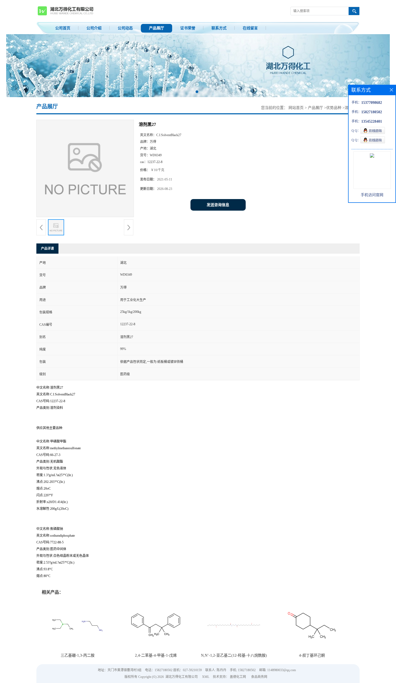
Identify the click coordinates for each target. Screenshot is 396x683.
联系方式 (219, 28)
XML (205, 677)
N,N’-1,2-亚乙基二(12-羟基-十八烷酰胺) (234, 655)
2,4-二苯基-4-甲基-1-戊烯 (156, 655)
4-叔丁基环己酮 (312, 655)
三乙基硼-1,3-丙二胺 (78, 655)
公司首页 (62, 28)
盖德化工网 (238, 677)
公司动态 (125, 28)
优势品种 (333, 108)
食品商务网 (259, 677)
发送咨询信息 (218, 205)
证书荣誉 (187, 28)
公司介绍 (94, 28)
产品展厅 (156, 28)
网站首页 (296, 108)
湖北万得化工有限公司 (181, 677)
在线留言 (250, 28)
